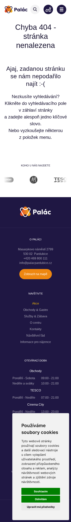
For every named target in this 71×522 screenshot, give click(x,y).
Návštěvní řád (35, 335)
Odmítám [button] (41, 499)
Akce (35, 303)
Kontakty (35, 329)
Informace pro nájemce (35, 342)
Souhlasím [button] (41, 491)
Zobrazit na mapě (35, 274)
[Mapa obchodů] (48, 9)
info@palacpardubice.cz (35, 262)
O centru (35, 322)
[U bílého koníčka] (30, 180)
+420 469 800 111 (35, 258)
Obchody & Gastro (35, 309)
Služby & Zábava (35, 316)
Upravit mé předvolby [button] (41, 506)
